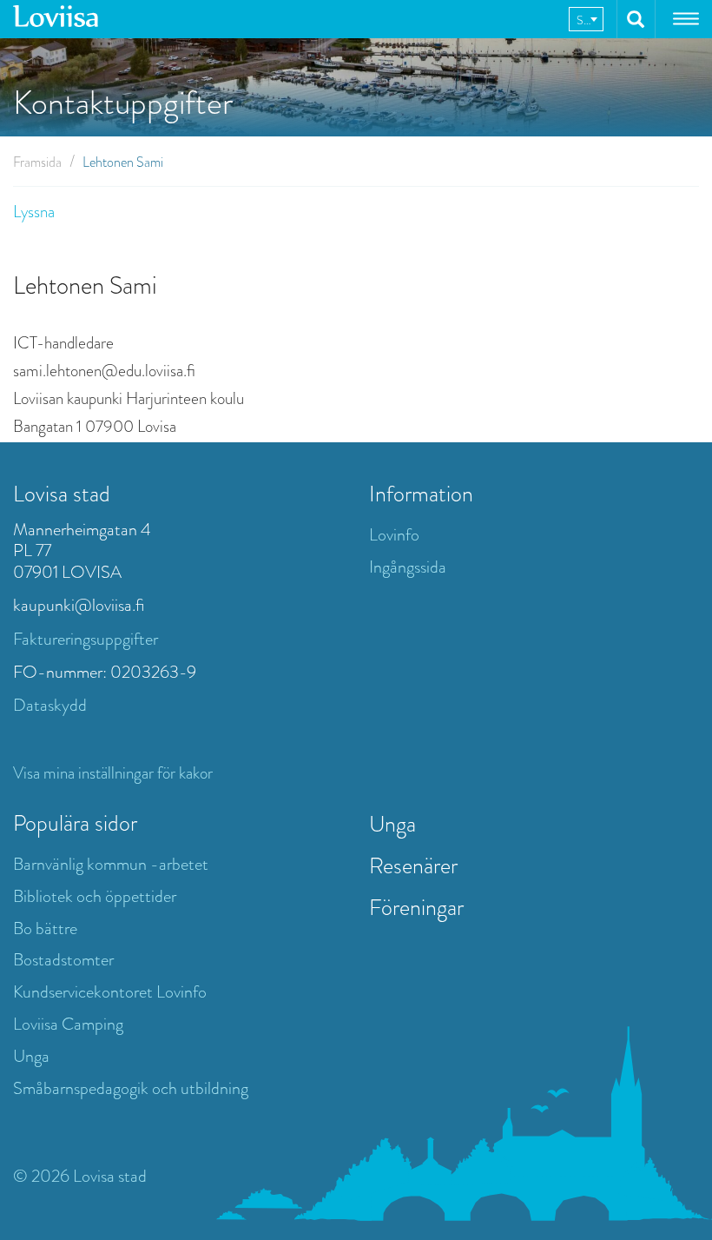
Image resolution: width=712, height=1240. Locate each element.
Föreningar (416, 907)
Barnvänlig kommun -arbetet (110, 864)
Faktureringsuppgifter (85, 639)
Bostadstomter (63, 959)
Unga (31, 1056)
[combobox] (586, 19)
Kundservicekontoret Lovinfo (110, 992)
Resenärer (413, 865)
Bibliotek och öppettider (94, 896)
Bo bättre (45, 928)
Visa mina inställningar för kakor (113, 773)
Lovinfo (394, 534)
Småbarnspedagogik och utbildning (130, 1088)
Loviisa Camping (68, 1024)
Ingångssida (407, 567)
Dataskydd (50, 705)
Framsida (37, 162)
